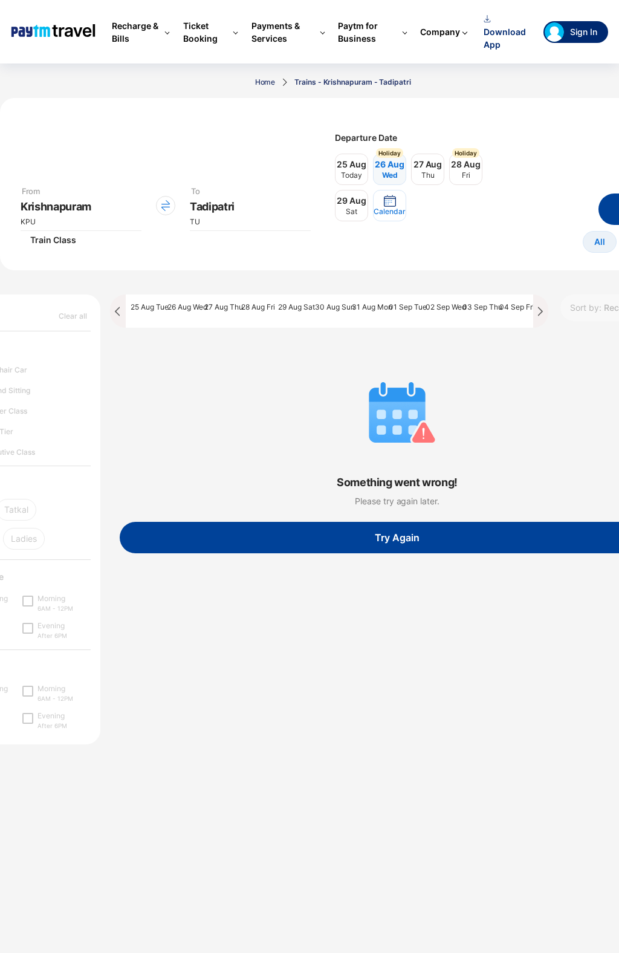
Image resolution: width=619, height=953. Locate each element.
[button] (389, 205)
